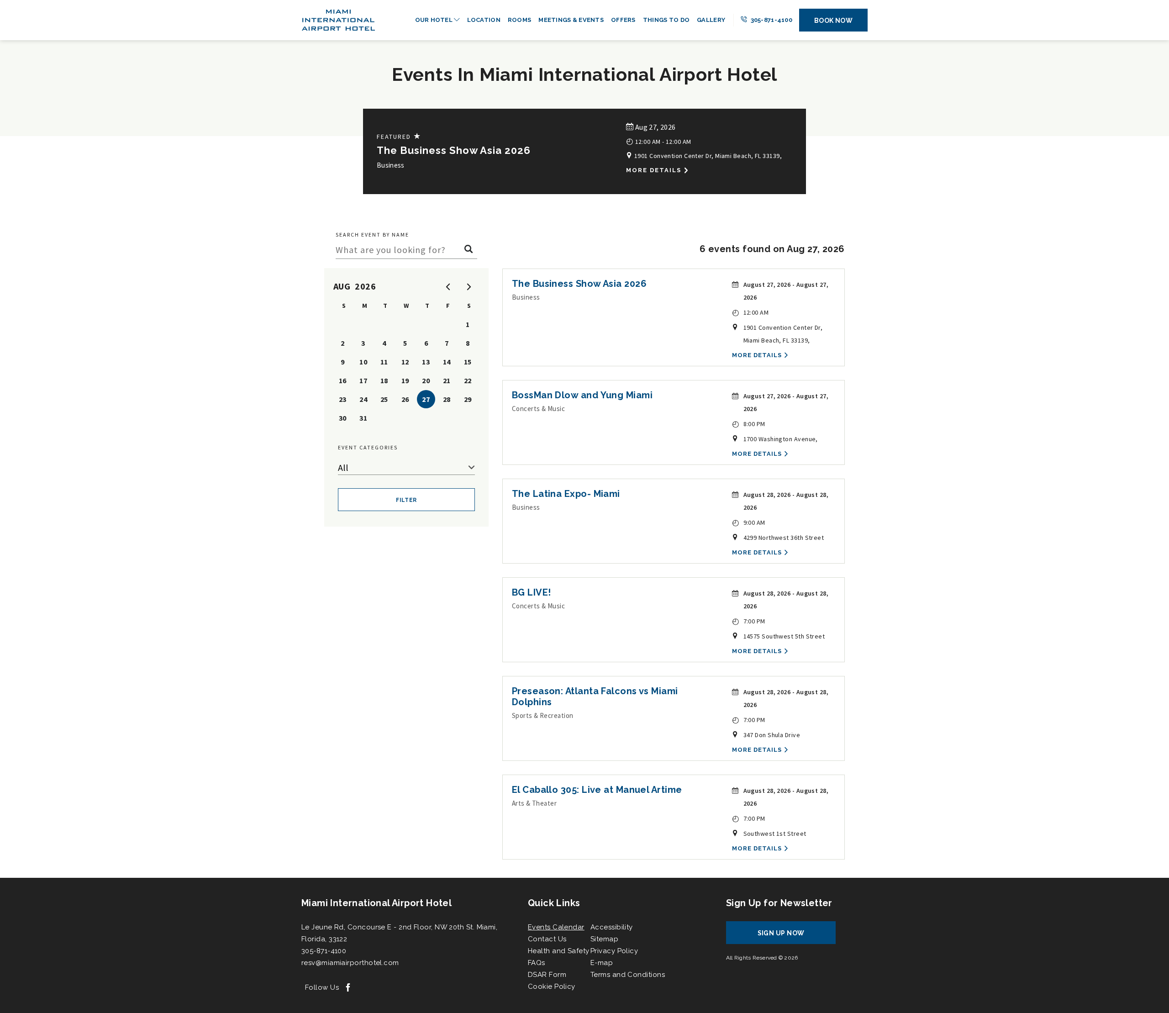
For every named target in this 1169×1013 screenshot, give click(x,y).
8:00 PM (748, 423)
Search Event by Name (372, 234)
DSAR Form (547, 975)
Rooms (519, 19)
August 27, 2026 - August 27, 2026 (786, 290)
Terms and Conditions (627, 975)
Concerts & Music (538, 408)
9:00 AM (748, 522)
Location (483, 19)
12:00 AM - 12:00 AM (658, 141)
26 (405, 399)
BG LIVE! (531, 592)
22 (468, 380)
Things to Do (666, 19)
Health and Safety (559, 951)
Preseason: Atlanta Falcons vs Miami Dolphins (595, 696)
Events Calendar (556, 927)
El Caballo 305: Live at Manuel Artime (597, 789)
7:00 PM (748, 621)
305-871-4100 (770, 19)
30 (343, 417)
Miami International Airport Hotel (376, 902)
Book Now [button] (833, 20)
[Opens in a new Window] (347, 988)
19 (405, 380)
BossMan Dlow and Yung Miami (582, 395)
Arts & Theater (534, 803)
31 (363, 417)
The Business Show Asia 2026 (454, 150)
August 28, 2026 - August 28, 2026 (786, 501)
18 (384, 380)
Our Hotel (434, 19)
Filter (406, 500)
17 (363, 380)
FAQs (536, 963)
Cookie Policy (551, 986)
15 (468, 361)
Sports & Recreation (543, 715)
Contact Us (547, 939)
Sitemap (604, 939)
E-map (601, 963)
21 (447, 380)
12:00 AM (750, 312)
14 (447, 361)
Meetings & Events (571, 19)
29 (468, 399)
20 (426, 380)
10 (363, 361)
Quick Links (554, 902)
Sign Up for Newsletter (779, 902)
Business (391, 165)
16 (343, 380)
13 (426, 361)
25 (384, 399)
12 (405, 361)
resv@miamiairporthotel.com (350, 963)
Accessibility (611, 927)
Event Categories (368, 447)
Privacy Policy (614, 951)
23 (343, 399)
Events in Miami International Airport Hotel (584, 74)
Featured (399, 136)
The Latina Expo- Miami (566, 493)
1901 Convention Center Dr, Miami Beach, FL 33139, (707, 156)
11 (384, 361)
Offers (623, 19)
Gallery (711, 19)
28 (447, 399)
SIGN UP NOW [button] (789, 936)
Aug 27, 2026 (654, 127)
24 (363, 399)
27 (426, 399)
